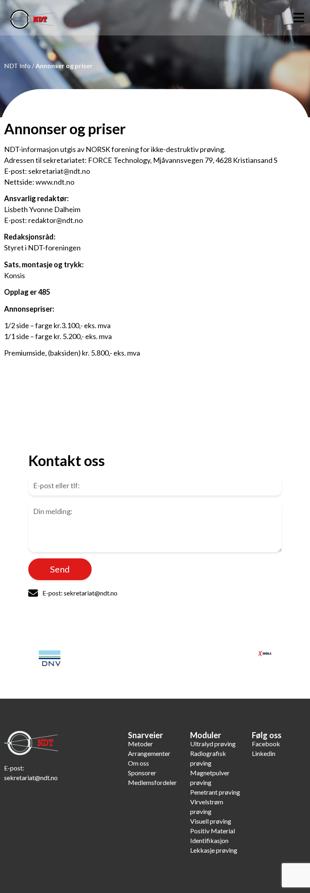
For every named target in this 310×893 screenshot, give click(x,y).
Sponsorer (142, 772)
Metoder (140, 743)
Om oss (138, 763)
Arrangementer (149, 753)
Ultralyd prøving (213, 743)
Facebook (266, 743)
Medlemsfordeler (152, 782)
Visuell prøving (210, 821)
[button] (299, 17)
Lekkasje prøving (213, 850)
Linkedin (263, 753)
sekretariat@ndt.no (31, 777)
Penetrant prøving (215, 792)
